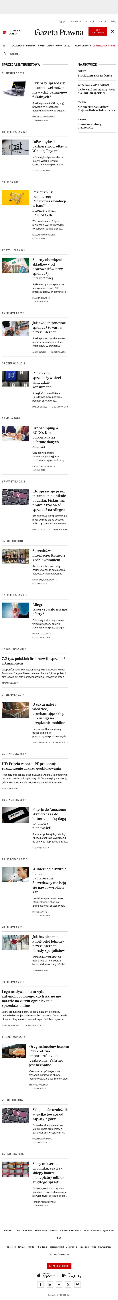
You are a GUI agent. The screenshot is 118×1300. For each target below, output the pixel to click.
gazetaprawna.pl (57, 1247)
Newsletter (84, 1247)
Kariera (53, 1230)
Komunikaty (41, 1230)
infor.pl (102, 21)
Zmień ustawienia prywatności (99, 1230)
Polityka (82, 71)
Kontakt (8, 1230)
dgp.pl (62, 21)
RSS (59, 1238)
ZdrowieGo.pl (71, 1247)
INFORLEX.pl (42, 1247)
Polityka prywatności (70, 1230)
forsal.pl (90, 21)
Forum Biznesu (104, 1247)
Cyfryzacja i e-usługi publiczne (93, 85)
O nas (17, 1230)
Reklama (27, 1230)
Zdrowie (82, 120)
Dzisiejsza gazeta (15, 32)
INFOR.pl (31, 1247)
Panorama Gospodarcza (59, 1254)
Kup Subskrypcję (98, 31)
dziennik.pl (75, 21)
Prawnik (82, 102)
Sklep (113, 21)
